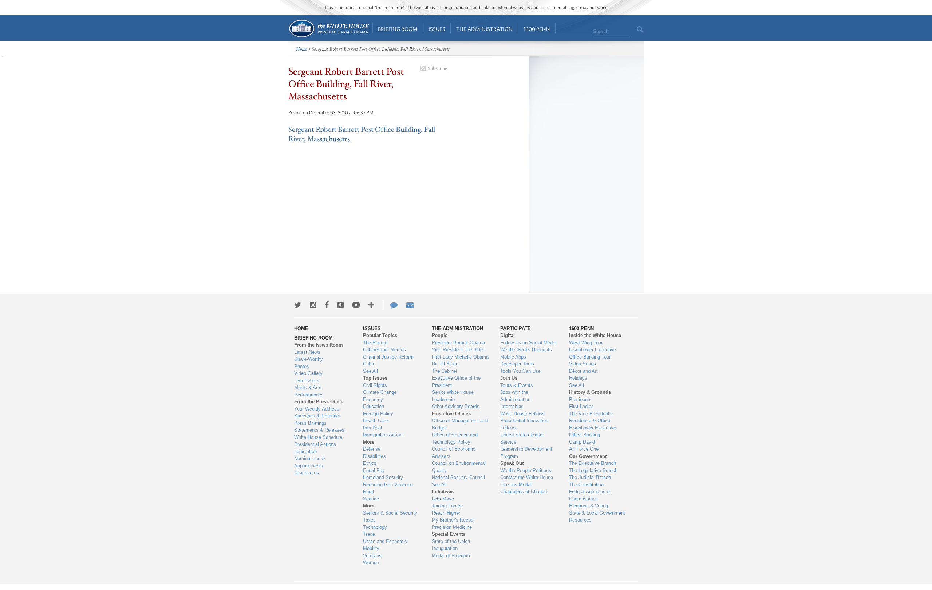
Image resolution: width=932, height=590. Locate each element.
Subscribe (437, 68)
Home (328, 28)
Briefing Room (398, 29)
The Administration (484, 29)
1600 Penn (537, 29)
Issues (437, 29)
